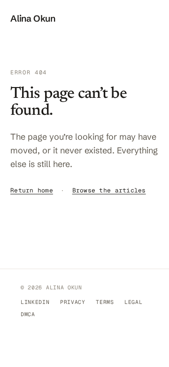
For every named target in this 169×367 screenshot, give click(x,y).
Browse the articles (109, 190)
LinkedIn (35, 301)
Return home (31, 190)
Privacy (72, 301)
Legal (133, 301)
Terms (105, 301)
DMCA (28, 314)
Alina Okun (32, 18)
